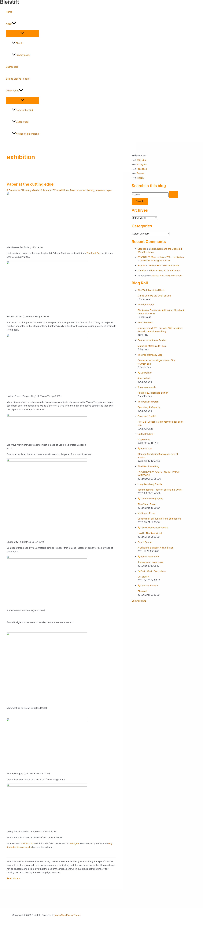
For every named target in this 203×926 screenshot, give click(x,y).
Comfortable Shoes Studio (152, 340)
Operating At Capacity (149, 407)
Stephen (142, 248)
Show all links (139, 600)
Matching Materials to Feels (152, 345)
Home (9, 11)
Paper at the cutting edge (30, 184)
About (9, 23)
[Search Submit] (173, 194)
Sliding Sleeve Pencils (17, 78)
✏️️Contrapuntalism (148, 585)
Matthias (142, 270)
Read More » (13, 878)
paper (109, 190)
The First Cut (93, 253)
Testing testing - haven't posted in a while (160, 489)
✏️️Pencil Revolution (148, 556)
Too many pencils (147, 387)
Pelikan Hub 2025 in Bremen (164, 265)
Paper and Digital (147, 416)
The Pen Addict (146, 304)
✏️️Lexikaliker (145, 372)
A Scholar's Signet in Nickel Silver (155, 547)
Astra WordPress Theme (68, 915)
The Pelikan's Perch (148, 401)
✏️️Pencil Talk (145, 448)
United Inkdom (145, 434)
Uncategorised (30, 190)
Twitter (140, 173)
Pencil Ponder (145, 542)
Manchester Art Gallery (82, 190)
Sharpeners (12, 66)
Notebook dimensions (27, 133)
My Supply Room (146, 513)
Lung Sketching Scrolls (150, 484)
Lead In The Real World (150, 533)
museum (100, 190)
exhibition (64, 190)
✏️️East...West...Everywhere (152, 571)
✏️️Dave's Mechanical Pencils (153, 527)
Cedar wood (22, 121)
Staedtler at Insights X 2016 (155, 260)
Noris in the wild (24, 110)
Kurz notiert (144, 378)
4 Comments (13, 190)
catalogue (74, 843)
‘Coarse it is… (145, 439)
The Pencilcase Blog (148, 466)
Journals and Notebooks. (151, 562)
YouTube (141, 159)
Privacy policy (23, 55)
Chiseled (142, 591)
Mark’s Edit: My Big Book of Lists (154, 295)
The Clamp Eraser (147, 504)
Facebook (142, 168)
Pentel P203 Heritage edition (153, 392)
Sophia (141, 265)
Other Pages (12, 90)
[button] (14, 24)
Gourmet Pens (145, 322)
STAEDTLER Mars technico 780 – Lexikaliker (161, 257)
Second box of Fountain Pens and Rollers (159, 518)
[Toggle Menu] (22, 33)
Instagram (142, 164)
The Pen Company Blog (150, 354)
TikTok (140, 177)
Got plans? (143, 576)
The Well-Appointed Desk (151, 290)
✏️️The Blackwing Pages (150, 498)
